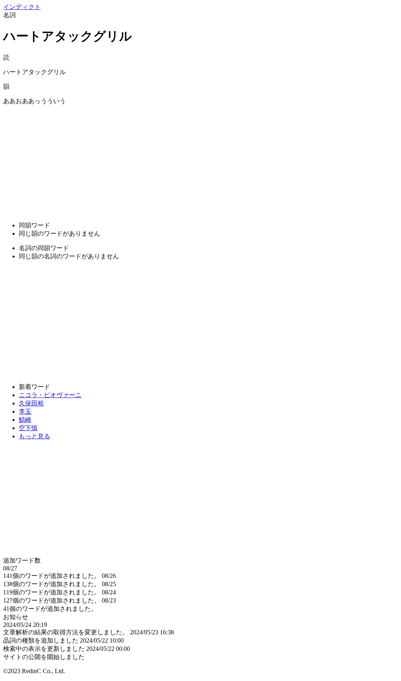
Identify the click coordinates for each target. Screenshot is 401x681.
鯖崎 (25, 419)
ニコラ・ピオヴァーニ (50, 395)
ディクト (22, 7)
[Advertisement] (200, 160)
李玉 (25, 411)
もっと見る (34, 436)
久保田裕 (31, 403)
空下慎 (28, 428)
